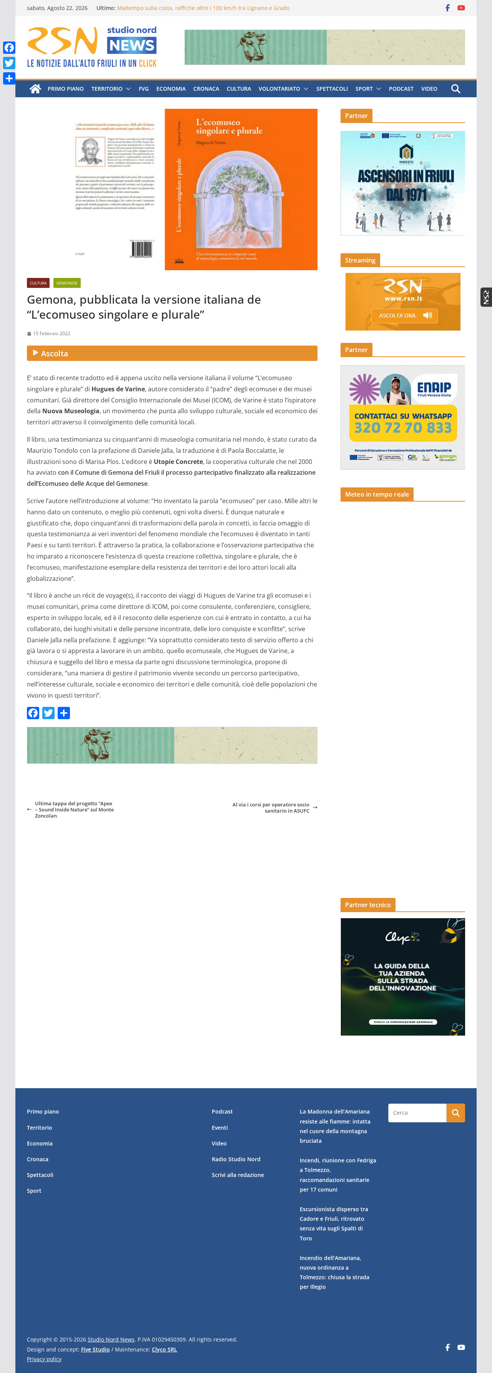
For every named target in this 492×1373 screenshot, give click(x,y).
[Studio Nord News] (35, 88)
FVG (144, 88)
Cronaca (206, 88)
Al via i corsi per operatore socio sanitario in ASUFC (271, 807)
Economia (171, 88)
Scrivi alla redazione (238, 1175)
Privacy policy (44, 1359)
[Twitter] (9, 63)
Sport (364, 88)
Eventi (220, 1127)
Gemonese (67, 283)
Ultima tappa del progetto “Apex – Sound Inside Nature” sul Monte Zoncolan (74, 809)
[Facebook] (9, 47)
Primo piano (66, 88)
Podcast (401, 88)
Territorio (107, 88)
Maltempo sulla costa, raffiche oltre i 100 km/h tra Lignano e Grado (203, 8)
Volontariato (279, 88)
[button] (127, 88)
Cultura (239, 88)
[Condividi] (9, 78)
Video (429, 88)
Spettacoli (332, 88)
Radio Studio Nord (236, 1159)
